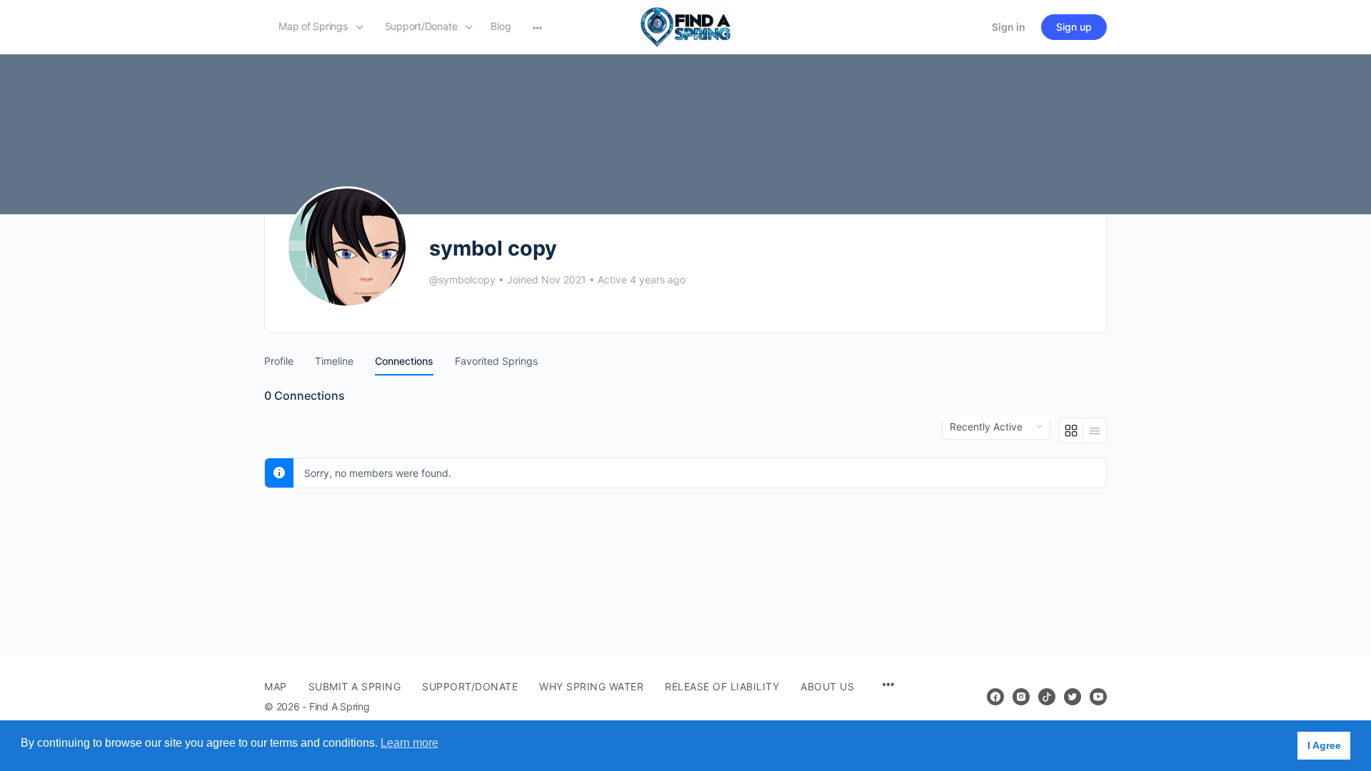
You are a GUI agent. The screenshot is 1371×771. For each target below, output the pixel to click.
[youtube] (1098, 696)
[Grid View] (1071, 430)
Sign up (1074, 27)
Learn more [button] (409, 743)
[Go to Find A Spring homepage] (685, 26)
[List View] (1094, 430)
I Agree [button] (1324, 745)
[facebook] (995, 696)
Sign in (1008, 27)
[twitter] (1072, 696)
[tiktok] (1046, 696)
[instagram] (1021, 696)
